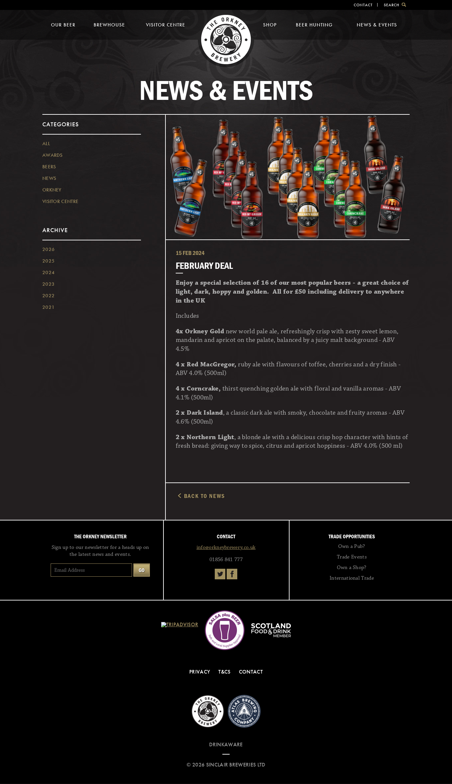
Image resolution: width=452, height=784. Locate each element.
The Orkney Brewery (226, 39)
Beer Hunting (314, 24)
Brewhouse (109, 24)
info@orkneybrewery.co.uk (226, 547)
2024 (48, 272)
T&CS (224, 672)
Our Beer (63, 24)
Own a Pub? (351, 546)
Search (391, 5)
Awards (52, 155)
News (49, 178)
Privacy (199, 672)
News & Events (377, 24)
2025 (48, 261)
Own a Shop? (352, 567)
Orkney (52, 189)
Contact (363, 5)
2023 (48, 284)
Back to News (204, 496)
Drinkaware (226, 744)
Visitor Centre (165, 24)
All (46, 143)
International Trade (352, 578)
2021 (48, 307)
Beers (49, 166)
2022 (48, 295)
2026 (48, 249)
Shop (270, 24)
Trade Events (352, 557)
